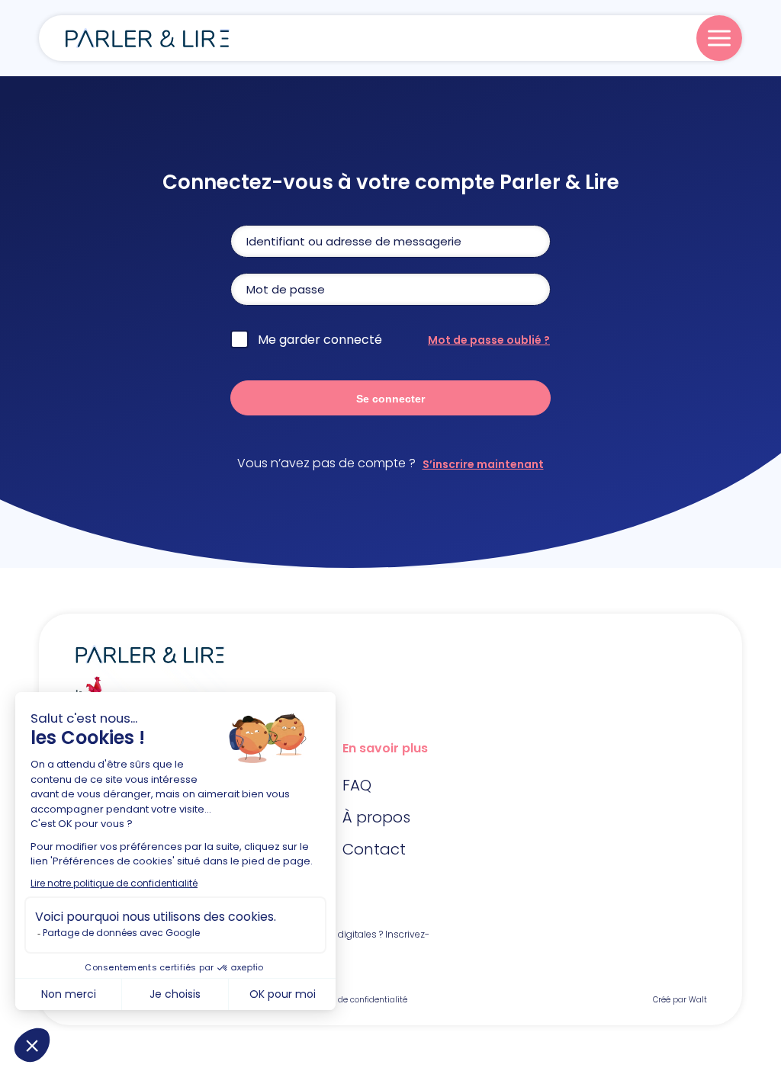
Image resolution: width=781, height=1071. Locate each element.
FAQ (356, 785)
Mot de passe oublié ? (489, 340)
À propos (376, 817)
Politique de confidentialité (354, 999)
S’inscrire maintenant (483, 464)
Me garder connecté (320, 339)
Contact (374, 849)
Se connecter (390, 399)
